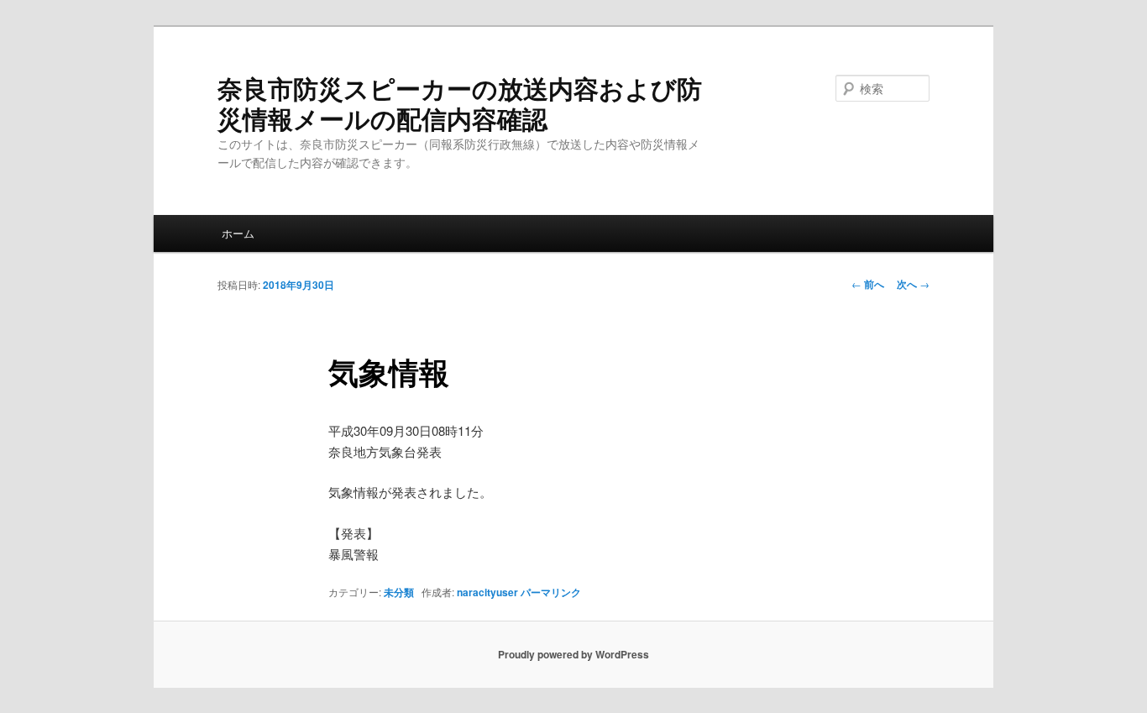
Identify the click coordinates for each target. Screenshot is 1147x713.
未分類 (399, 592)
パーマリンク (551, 592)
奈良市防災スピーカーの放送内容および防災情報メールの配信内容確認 (459, 103)
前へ (867, 283)
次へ (913, 283)
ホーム (238, 233)
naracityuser (487, 592)
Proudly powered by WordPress (573, 654)
